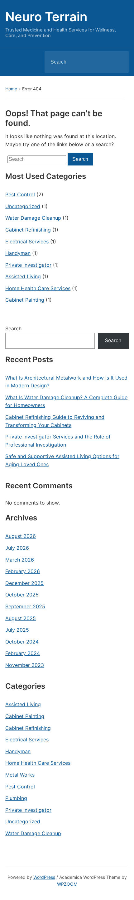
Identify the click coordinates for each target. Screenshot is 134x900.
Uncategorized (22, 206)
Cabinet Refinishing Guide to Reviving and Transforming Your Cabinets (54, 421)
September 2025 (25, 606)
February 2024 (22, 653)
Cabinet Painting (24, 300)
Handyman (18, 253)
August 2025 (20, 618)
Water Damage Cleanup (33, 218)
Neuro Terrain (46, 16)
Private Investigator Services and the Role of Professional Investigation (58, 440)
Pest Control (20, 194)
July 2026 (17, 548)
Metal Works (20, 775)
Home (11, 88)
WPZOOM (67, 884)
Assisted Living (23, 276)
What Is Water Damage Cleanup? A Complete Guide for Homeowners (66, 401)
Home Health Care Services (37, 288)
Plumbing (16, 798)
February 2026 (22, 571)
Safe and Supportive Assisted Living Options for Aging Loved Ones (62, 460)
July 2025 (17, 630)
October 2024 (22, 642)
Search (119, 62)
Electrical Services (27, 241)
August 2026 (20, 536)
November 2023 (24, 665)
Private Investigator (28, 265)
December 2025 (24, 583)
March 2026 (19, 560)
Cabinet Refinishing (28, 230)
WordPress (44, 877)
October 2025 (22, 594)
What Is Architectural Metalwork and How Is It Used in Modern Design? (66, 382)
